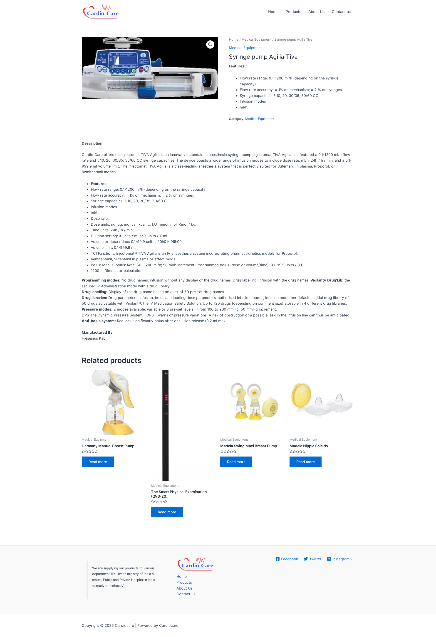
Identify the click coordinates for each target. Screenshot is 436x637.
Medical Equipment (256, 39)
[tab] (92, 143)
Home (273, 11)
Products (293, 11)
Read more (98, 461)
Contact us (341, 11)
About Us (316, 11)
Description (92, 143)
